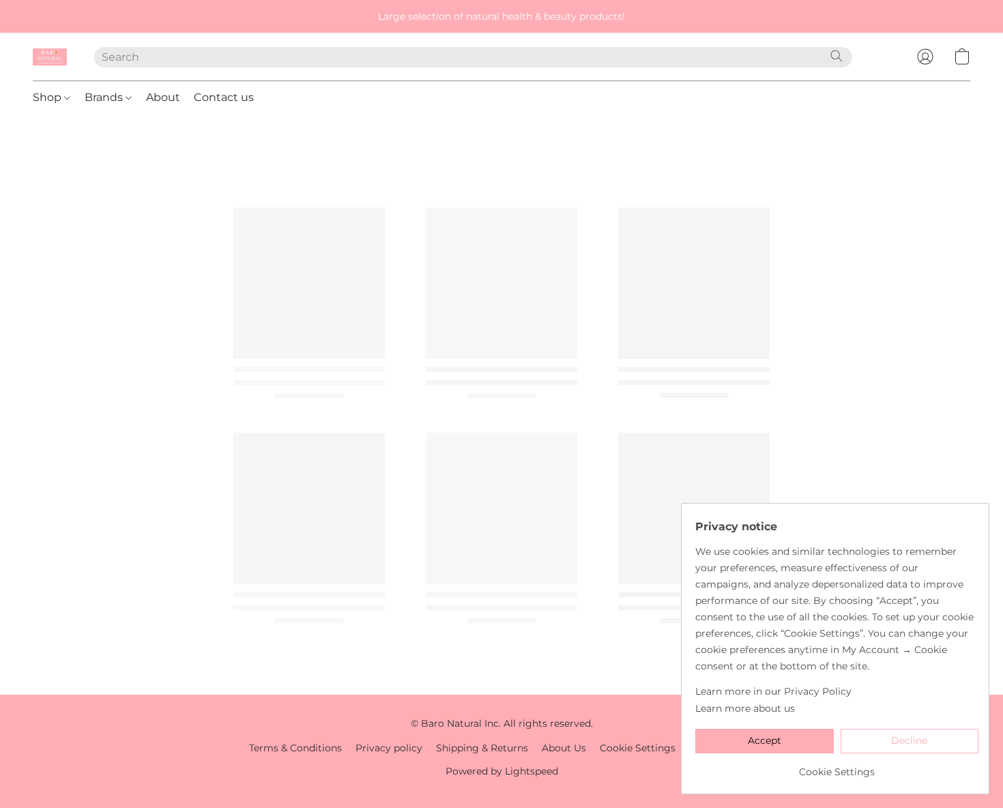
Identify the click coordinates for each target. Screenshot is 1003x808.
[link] (836, 766)
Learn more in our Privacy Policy (773, 691)
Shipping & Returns (482, 748)
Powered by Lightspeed (502, 771)
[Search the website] (836, 56)
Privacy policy (388, 748)
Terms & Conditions (295, 748)
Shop (48, 97)
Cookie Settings (637, 748)
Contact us (224, 97)
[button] (50, 57)
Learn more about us (745, 708)
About (163, 97)
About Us (564, 748)
